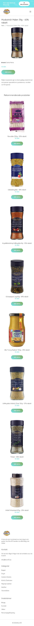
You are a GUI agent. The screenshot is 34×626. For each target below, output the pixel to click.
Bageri (3, 570)
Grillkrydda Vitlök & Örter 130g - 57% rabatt (17, 403)
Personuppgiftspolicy (8, 613)
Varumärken (5, 590)
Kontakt (3, 606)
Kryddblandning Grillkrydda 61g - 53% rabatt (17, 243)
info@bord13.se (6, 560)
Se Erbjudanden (24, 3)
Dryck (3, 573)
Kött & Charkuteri (6, 580)
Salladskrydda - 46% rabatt (17, 190)
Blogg (3, 602)
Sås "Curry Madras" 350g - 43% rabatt (17, 350)
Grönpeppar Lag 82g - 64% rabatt (17, 297)
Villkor (3, 609)
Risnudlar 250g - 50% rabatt (17, 136)
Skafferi (3, 587)
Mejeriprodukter (6, 584)
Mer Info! (8, 72)
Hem (2, 25)
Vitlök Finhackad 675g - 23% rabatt (17, 510)
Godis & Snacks (6, 577)
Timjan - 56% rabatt (17, 457)
